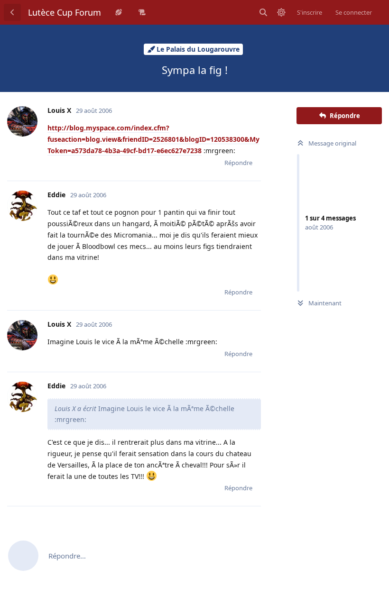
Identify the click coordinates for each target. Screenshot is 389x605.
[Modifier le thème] (281, 12)
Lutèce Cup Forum (64, 12)
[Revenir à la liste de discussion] (12, 12)
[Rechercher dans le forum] (263, 12)
